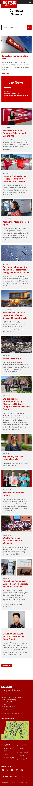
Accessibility (5, 782)
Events (22, 748)
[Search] (29, 27)
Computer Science (16, 12)
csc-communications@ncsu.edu (11, 713)
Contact (22, 755)
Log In (28, 782)
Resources (20, 782)
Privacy (13, 782)
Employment (24, 752)
